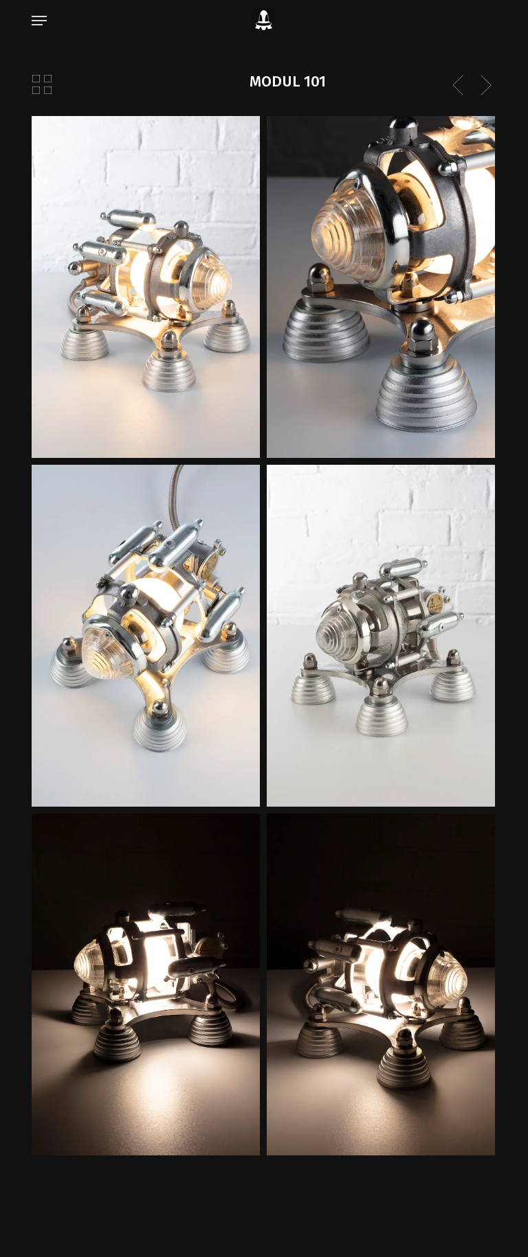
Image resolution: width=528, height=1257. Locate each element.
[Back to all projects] (42, 84)
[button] (39, 20)
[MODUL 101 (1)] (146, 287)
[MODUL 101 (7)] (146, 636)
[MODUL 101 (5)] (381, 287)
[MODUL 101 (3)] (146, 984)
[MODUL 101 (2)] (381, 984)
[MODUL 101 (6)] (381, 636)
